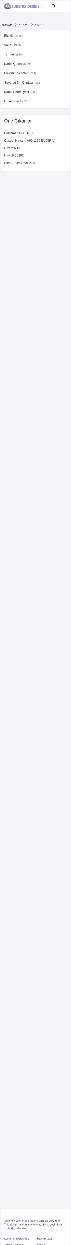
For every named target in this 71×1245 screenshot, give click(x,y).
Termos (13, 54)
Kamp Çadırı (17, 63)
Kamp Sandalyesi (20, 92)
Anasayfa (7, 25)
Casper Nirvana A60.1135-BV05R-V (29, 140)
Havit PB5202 (14, 155)
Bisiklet (14, 35)
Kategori (24, 25)
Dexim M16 (12, 148)
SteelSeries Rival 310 (19, 163)
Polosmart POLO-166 (19, 133)
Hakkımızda (44, 1238)
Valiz (12, 45)
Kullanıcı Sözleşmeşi (17, 1238)
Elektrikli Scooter (20, 73)
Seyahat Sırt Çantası (22, 82)
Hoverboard (15, 101)
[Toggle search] (54, 6)
